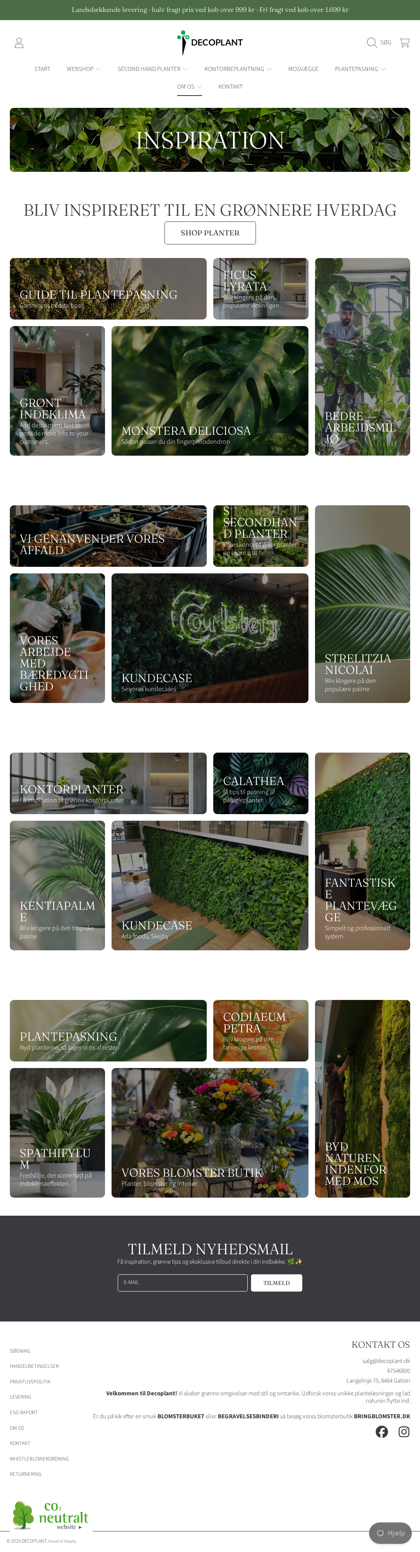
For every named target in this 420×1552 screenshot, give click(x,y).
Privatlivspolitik (30, 1381)
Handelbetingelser (34, 1366)
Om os (17, 1428)
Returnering (25, 1474)
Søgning (20, 1351)
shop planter (210, 232)
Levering (20, 1397)
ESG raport (24, 1412)
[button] (381, 43)
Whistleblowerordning (39, 1459)
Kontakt (20, 1443)
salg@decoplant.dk (386, 1361)
